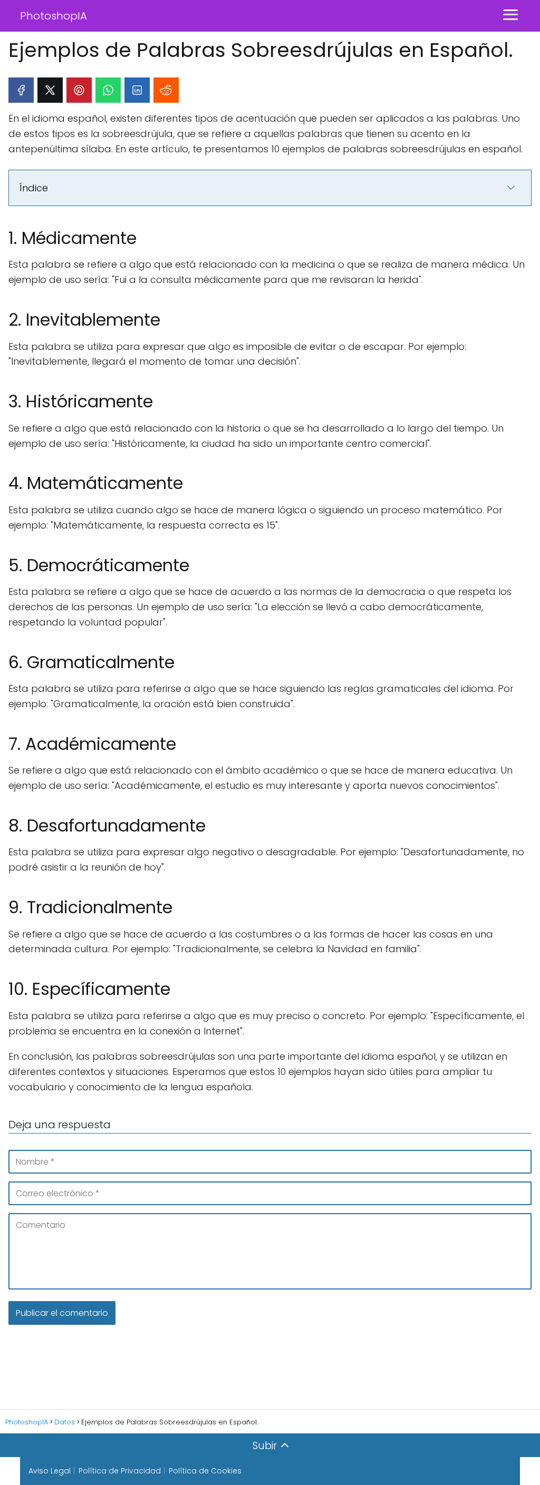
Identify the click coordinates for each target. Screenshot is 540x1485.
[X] (50, 90)
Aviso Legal (49, 1471)
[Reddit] (166, 90)
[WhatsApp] (108, 90)
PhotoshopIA (53, 15)
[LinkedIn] (137, 90)
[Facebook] (21, 90)
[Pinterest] (79, 90)
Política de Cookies (205, 1471)
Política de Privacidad (120, 1471)
